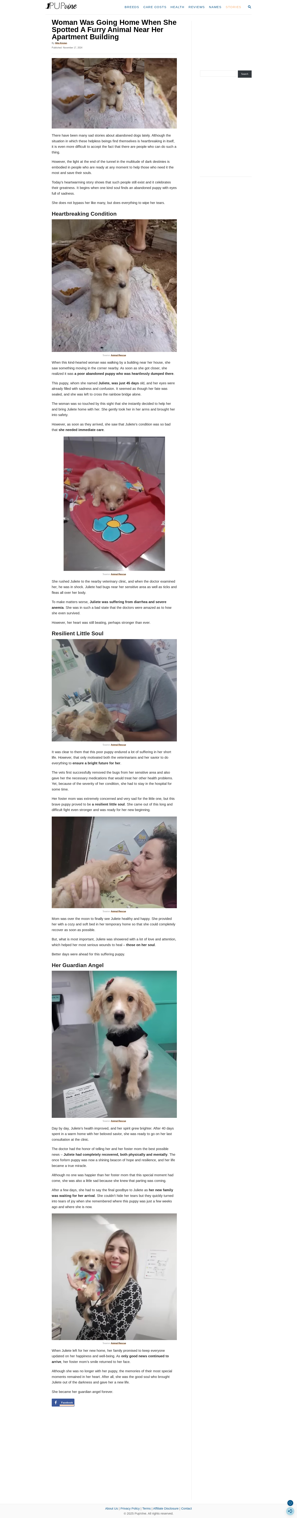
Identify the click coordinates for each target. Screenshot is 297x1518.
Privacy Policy (130, 1508)
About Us (111, 1508)
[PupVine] (77, 7)
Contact (186, 1508)
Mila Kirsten (61, 43)
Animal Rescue (118, 355)
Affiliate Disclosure (166, 1508)
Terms (146, 1508)
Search (244, 74)
